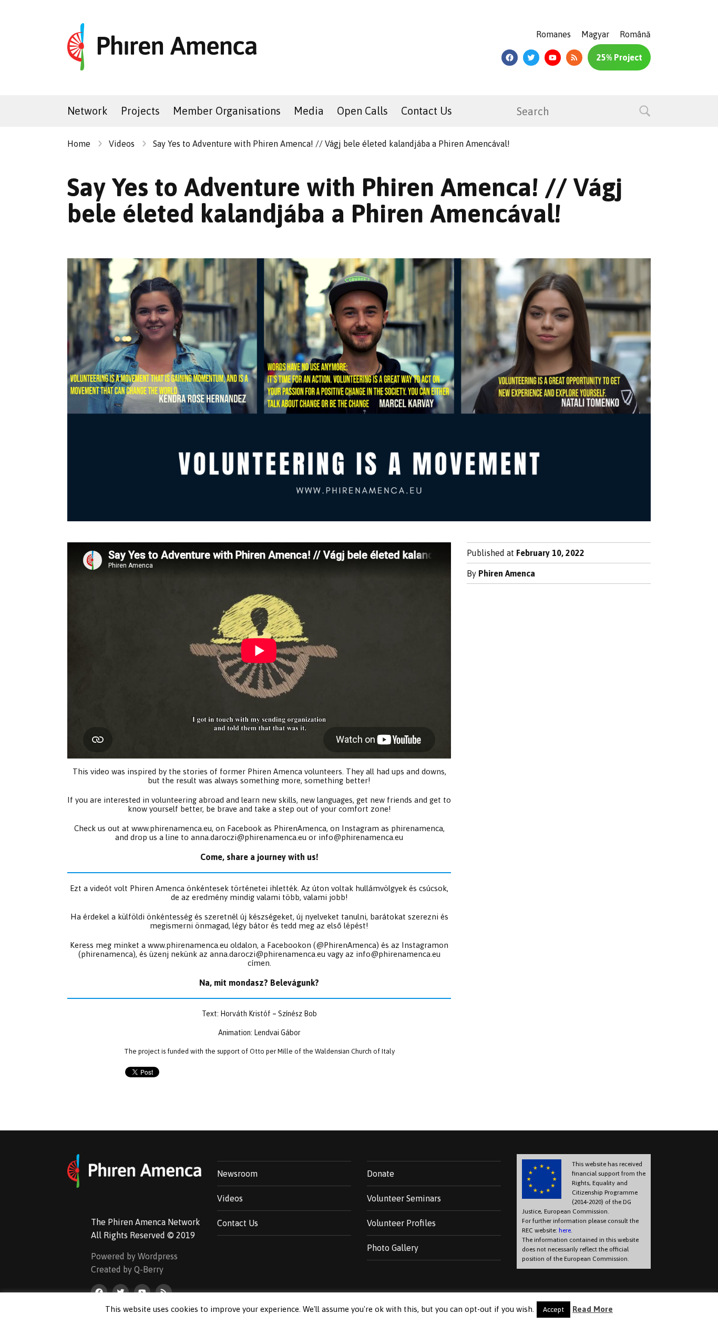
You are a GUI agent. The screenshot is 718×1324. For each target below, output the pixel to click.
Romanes (553, 34)
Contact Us (426, 111)
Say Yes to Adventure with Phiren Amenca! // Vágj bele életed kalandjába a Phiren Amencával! (331, 143)
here (565, 1230)
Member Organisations (227, 111)
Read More (592, 1309)
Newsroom (237, 1173)
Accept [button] (553, 1309)
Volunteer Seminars (404, 1198)
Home (78, 143)
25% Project (619, 57)
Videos (122, 143)
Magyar (595, 34)
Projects (140, 111)
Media (309, 111)
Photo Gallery (392, 1247)
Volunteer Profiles (401, 1223)
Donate (380, 1173)
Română (635, 34)
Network (87, 111)
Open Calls (362, 111)
